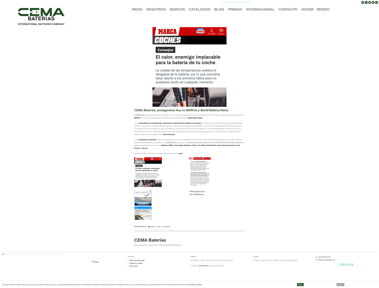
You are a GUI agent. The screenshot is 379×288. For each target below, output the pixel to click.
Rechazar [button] (340, 284)
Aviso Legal (133, 266)
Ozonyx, (233, 145)
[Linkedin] (346, 264)
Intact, (220, 145)
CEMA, (170, 145)
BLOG (219, 9)
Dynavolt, (226, 145)
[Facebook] (340, 264)
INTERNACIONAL (260, 9)
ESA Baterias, (212, 145)
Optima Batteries (184, 145)
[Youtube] (349, 264)
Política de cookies (136, 263)
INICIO (137, 9)
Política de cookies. (196, 284)
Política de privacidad (136, 260)
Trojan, (194, 145)
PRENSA (235, 9)
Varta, (176, 145)
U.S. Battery (201, 145)
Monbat (164, 145)
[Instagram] (343, 264)
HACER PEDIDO (315, 9)
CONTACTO (288, 9)
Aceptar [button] (300, 284)
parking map (203, 265)
